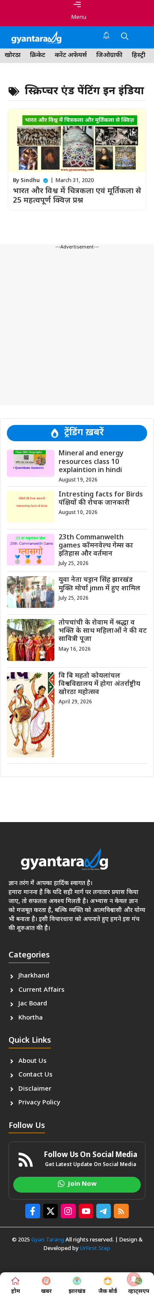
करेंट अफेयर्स (71, 55)
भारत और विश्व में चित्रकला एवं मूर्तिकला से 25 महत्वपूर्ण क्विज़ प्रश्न (77, 196)
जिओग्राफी (109, 55)
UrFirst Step (95, 1248)
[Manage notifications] (134, 1279)
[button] (125, 37)
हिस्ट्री (138, 55)
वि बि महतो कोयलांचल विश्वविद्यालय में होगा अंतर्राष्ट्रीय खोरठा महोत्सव (99, 684)
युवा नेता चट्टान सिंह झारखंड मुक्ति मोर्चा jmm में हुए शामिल (99, 584)
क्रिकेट (37, 55)
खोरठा (13, 55)
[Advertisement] (77, 328)
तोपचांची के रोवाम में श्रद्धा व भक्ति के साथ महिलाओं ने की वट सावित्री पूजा (103, 631)
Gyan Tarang (47, 1240)
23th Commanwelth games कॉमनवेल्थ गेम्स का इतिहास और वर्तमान (96, 546)
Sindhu (30, 180)
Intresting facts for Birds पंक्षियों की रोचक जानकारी (101, 499)
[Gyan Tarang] (36, 37)
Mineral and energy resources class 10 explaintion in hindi (91, 462)
